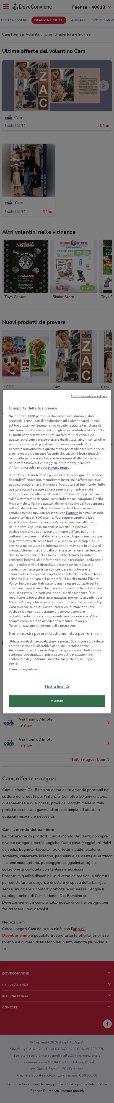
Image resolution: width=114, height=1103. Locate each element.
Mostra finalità (57, 687)
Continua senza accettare (89, 396)
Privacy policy (58, 468)
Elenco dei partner (23, 669)
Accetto (57, 701)
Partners (72, 513)
